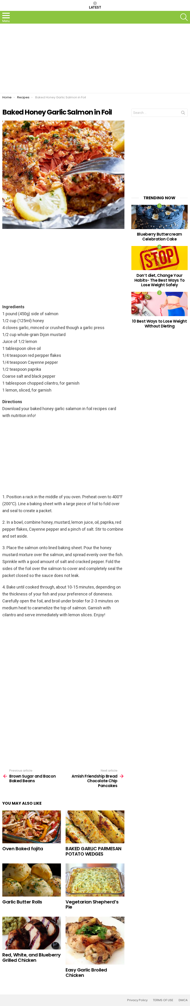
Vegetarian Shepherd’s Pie (92, 904)
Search (183, 114)
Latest (95, 7)
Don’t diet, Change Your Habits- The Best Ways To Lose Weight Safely (159, 280)
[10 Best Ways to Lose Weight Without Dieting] (159, 304)
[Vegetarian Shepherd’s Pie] (95, 880)
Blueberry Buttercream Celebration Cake (159, 236)
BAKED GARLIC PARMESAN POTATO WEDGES (93, 851)
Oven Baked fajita (22, 848)
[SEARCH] (184, 17)
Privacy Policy (137, 1000)
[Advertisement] (95, 58)
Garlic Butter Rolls (22, 902)
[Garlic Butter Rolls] (31, 880)
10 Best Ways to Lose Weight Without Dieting (159, 323)
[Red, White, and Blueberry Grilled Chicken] (31, 933)
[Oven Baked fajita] (31, 826)
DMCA (183, 1000)
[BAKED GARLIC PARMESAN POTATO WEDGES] (95, 826)
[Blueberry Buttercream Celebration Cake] (159, 217)
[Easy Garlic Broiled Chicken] (95, 941)
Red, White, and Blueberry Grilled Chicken (31, 957)
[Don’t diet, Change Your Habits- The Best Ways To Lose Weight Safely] (159, 258)
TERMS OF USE (163, 1000)
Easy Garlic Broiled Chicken (86, 972)
